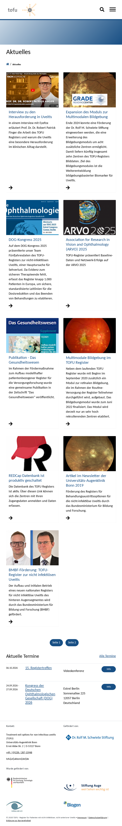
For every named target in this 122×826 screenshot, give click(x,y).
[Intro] (7, 64)
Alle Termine (107, 656)
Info (109, 669)
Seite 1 (56, 642)
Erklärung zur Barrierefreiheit (18, 821)
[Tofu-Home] (50, 10)
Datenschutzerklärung (97, 818)
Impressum (82, 818)
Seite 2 (72, 642)
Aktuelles (16, 64)
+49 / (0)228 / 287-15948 (19, 752)
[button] (102, 10)
